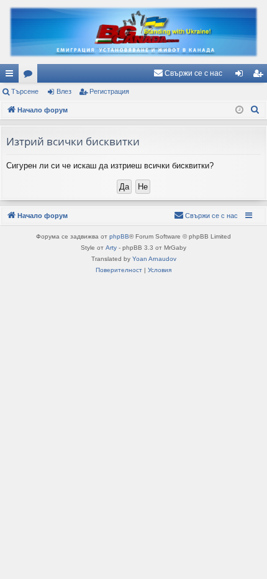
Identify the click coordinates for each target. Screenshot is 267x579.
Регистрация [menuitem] (260, 76)
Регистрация (109, 91)
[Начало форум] (133, 32)
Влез (64, 91)
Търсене (24, 91)
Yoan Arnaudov (154, 258)
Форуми (30, 76)
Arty (111, 247)
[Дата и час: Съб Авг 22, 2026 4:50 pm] (239, 110)
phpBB (119, 236)
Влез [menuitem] (241, 76)
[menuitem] (188, 73)
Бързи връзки (12, 76)
